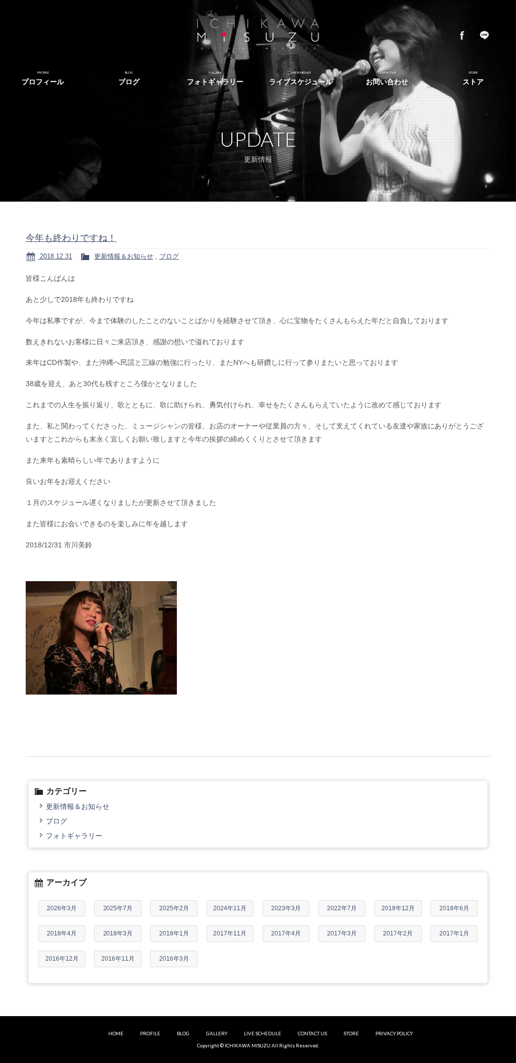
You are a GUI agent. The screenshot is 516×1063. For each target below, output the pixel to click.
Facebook (462, 35)
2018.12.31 (55, 256)
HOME (115, 1033)
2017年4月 (286, 933)
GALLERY (216, 1033)
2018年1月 (174, 933)
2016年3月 (174, 958)
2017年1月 (454, 933)
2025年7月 (118, 908)
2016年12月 (62, 958)
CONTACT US (312, 1033)
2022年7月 (342, 908)
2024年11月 (229, 908)
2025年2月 (174, 908)
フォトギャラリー (74, 836)
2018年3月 (118, 933)
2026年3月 (62, 908)
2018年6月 (454, 908)
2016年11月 (118, 958)
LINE (484, 35)
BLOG (183, 1033)
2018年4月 (62, 933)
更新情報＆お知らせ (123, 256)
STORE (351, 1033)
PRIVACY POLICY (394, 1033)
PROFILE (150, 1033)
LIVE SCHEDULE (262, 1033)
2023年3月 (286, 908)
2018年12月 (398, 908)
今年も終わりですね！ (71, 238)
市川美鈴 (258, 35)
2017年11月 (229, 933)
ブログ (169, 256)
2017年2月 (398, 933)
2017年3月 (342, 933)
